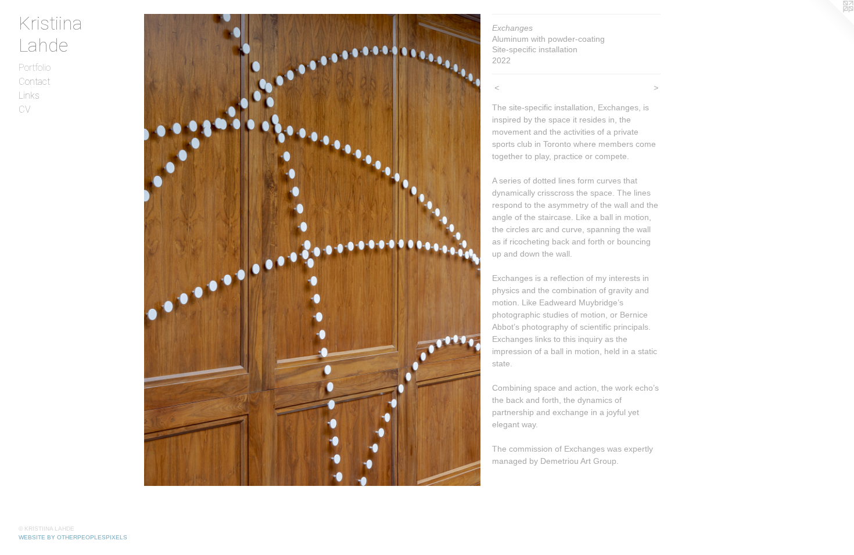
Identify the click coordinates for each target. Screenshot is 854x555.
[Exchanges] (312, 250)
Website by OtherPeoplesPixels (73, 537)
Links (29, 95)
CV (25, 109)
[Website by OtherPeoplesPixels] (831, 23)
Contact (34, 81)
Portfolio (35, 67)
